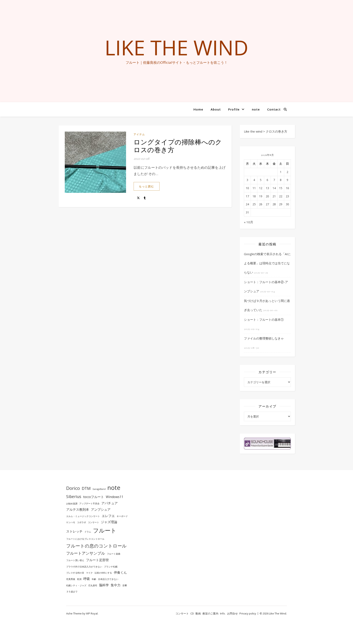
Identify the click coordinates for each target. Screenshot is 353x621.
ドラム (87, 531)
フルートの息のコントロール (96, 546)
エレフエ (108, 516)
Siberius (73, 496)
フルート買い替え (75, 560)
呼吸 (86, 578)
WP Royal (92, 613)
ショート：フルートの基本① (264, 319)
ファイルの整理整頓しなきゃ (264, 338)
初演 (79, 579)
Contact (274, 109)
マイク (89, 572)
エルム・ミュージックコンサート (83, 516)
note (256, 109)
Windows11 (114, 497)
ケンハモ (70, 522)
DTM (86, 488)
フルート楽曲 (113, 553)
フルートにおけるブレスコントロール (85, 538)
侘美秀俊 (70, 579)
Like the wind (176, 47)
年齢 (94, 579)
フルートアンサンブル (85, 553)
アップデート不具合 (89, 503)
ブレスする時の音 (75, 572)
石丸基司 (92, 585)
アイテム (139, 134)
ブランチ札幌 (110, 566)
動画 (198, 613)
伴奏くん (120, 572)
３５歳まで (71, 591)
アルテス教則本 (77, 509)
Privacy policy (247, 613)
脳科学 (104, 585)
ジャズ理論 (109, 522)
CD (192, 613)
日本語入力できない (108, 579)
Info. (223, 613)
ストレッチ (74, 531)
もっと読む (146, 186)
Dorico (73, 488)
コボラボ (81, 522)
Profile (234, 109)
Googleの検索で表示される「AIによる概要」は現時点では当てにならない (267, 263)
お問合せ (232, 613)
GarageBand (99, 489)
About (216, 109)
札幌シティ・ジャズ (76, 585)
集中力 (116, 585)
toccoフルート (93, 497)
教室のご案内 (210, 613)
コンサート (93, 522)
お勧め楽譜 (71, 503)
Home (198, 109)
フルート (104, 530)
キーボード (122, 516)
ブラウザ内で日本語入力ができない (84, 566)
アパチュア (109, 503)
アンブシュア (101, 509)
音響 (124, 585)
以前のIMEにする (103, 572)
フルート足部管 (97, 560)
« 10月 (248, 222)
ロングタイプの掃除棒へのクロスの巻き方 (178, 145)
